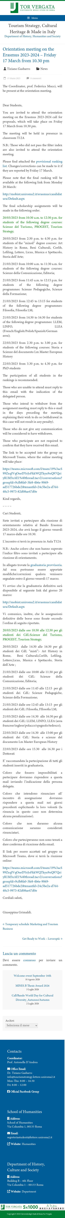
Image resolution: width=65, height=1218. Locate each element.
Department (29, 1191)
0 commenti (35, 78)
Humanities (29, 1144)
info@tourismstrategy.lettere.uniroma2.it (31, 1077)
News (44, 69)
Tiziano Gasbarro (18, 69)
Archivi (9, 1020)
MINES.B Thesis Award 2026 (32, 985)
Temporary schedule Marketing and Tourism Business (30, 926)
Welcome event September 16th (32, 975)
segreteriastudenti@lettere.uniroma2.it (29, 1137)
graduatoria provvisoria (46, 565)
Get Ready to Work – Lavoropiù (42, 938)
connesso (29, 960)
